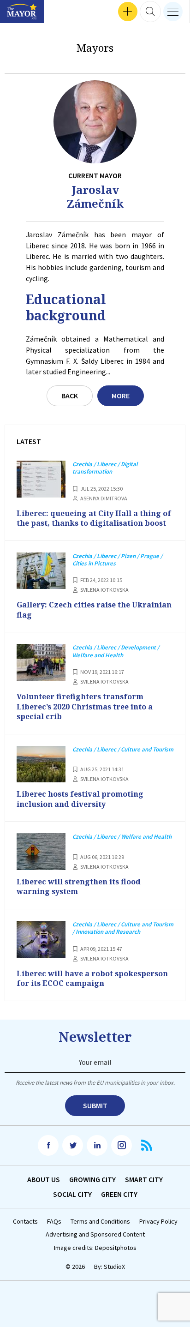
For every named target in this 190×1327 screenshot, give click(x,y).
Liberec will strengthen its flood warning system (79, 887)
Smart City (144, 1179)
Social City (72, 1194)
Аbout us (43, 1179)
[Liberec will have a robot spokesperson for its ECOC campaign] (41, 939)
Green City (119, 1194)
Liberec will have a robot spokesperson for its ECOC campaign (92, 978)
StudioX (114, 1266)
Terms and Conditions (100, 1221)
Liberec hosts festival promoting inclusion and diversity (80, 799)
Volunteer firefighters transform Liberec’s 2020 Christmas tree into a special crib (85, 706)
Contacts (25, 1221)
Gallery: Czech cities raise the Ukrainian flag (94, 610)
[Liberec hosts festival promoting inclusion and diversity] (41, 764)
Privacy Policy (158, 1221)
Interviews (23, 11)
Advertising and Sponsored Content (95, 1234)
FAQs (54, 1221)
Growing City (92, 1179)
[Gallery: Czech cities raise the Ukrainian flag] (41, 570)
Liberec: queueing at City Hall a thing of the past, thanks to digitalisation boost (94, 518)
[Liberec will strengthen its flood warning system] (41, 851)
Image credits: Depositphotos (95, 1248)
